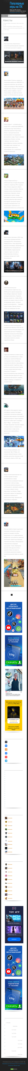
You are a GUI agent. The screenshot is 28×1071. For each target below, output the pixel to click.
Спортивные (9, 793)
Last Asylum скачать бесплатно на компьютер (15, 469)
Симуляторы (9, 791)
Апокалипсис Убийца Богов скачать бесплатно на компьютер (15, 232)
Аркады (8, 772)
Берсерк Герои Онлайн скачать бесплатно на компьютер (16, 282)
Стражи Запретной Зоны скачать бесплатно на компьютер (15, 175)
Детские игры (9, 778)
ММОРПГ (8, 784)
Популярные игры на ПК (17, 5)
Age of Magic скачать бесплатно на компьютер (16, 405)
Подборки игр (9, 803)
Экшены (8, 801)
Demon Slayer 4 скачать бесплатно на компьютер (16, 119)
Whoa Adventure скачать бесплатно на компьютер (16, 73)
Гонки (7, 776)
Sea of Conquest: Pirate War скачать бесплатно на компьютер (16, 349)
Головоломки (9, 774)
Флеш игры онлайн (10, 806)
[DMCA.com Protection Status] (14, 1069)
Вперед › (22, 594)
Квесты (8, 782)
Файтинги (8, 797)
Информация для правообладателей (9, 1063)
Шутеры (8, 799)
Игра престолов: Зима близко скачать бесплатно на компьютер (16, 38)
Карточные (8, 780)
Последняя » (13, 596)
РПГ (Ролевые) (9, 789)
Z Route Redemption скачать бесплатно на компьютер (16, 524)
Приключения (9, 787)
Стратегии (8, 795)
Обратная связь (17, 1065)
